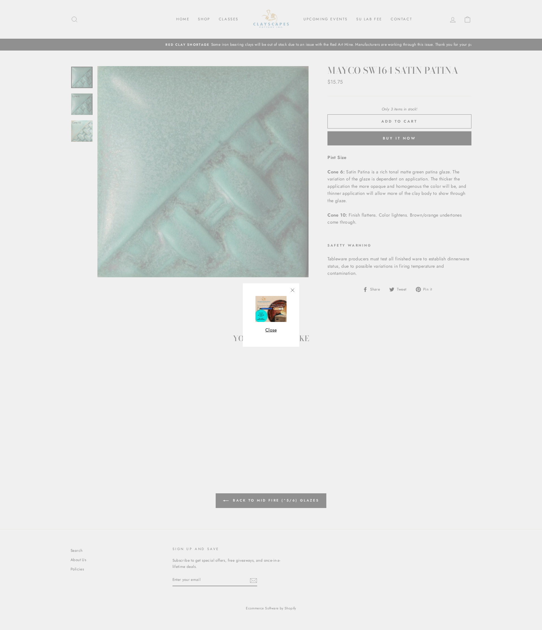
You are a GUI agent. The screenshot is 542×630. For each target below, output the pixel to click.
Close (271, 330)
